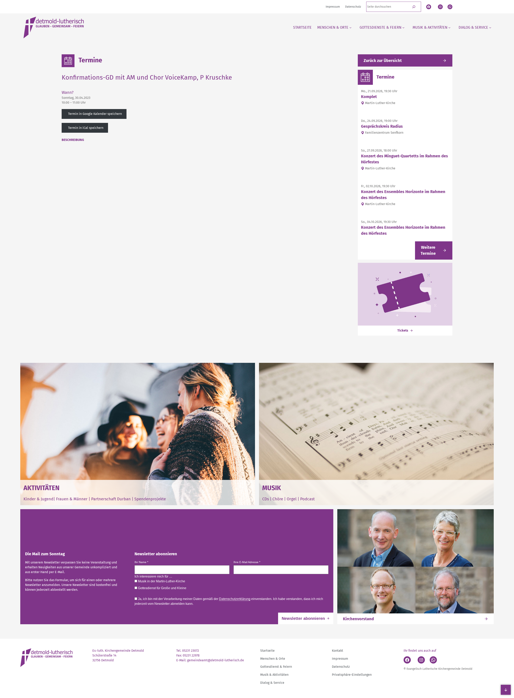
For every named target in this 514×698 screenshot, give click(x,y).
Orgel (292, 499)
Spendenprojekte (150, 499)
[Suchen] (414, 7)
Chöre (277, 499)
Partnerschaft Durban (111, 499)
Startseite (267, 650)
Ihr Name (141, 562)
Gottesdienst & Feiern (276, 667)
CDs (266, 499)
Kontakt (337, 650)
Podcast (307, 499)
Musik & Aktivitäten (274, 675)
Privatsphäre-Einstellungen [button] (352, 675)
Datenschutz (341, 667)
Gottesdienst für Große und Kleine (161, 588)
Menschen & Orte (272, 659)
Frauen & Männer (72, 499)
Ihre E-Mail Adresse (247, 562)
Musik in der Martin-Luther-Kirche (161, 581)
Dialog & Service (272, 683)
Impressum (340, 659)
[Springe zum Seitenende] (506, 690)
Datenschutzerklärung (234, 599)
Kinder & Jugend (38, 499)
